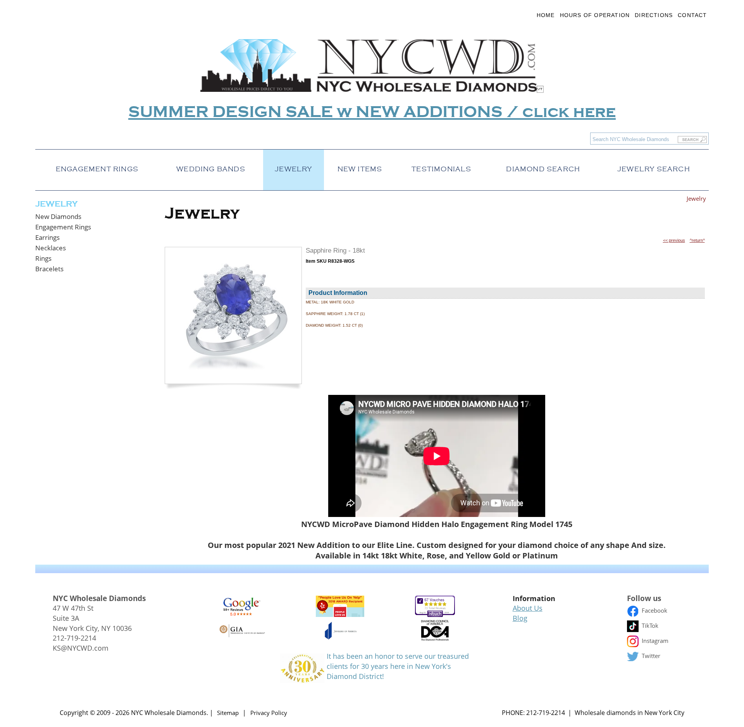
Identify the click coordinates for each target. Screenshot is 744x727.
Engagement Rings (97, 166)
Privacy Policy (268, 713)
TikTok (649, 625)
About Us (527, 608)
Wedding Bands (210, 166)
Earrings (47, 237)
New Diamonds (58, 216)
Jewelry (293, 166)
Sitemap (228, 713)
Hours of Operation (595, 15)
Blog (520, 618)
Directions (654, 15)
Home (546, 15)
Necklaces (50, 248)
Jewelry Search (653, 166)
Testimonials (441, 166)
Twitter (650, 656)
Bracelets (49, 268)
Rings (43, 258)
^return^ (697, 240)
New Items (360, 166)
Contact (692, 15)
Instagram (654, 640)
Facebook (653, 610)
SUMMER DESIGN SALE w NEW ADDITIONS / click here (372, 112)
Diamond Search (543, 166)
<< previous (674, 240)
